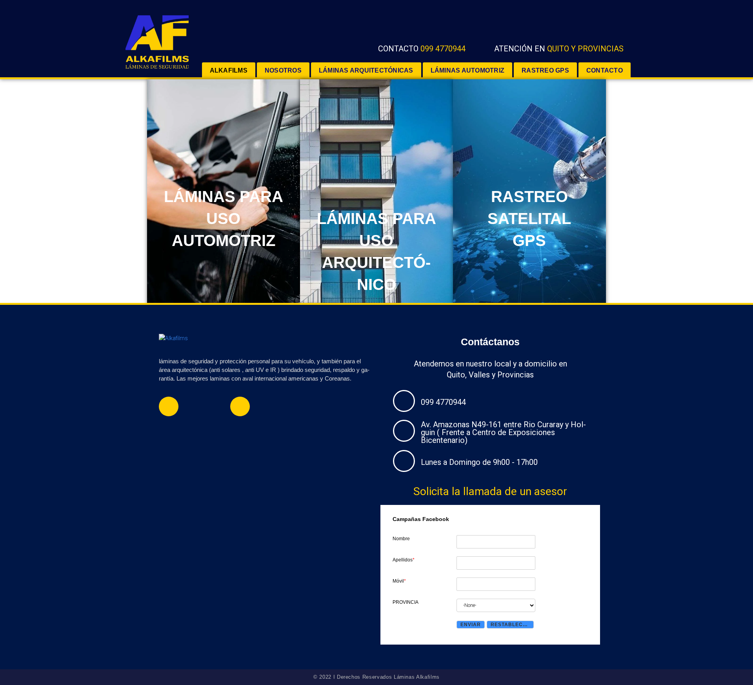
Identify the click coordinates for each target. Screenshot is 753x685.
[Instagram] (240, 406)
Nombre (401, 538)
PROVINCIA (405, 602)
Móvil (399, 581)
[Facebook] (168, 406)
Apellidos (404, 560)
